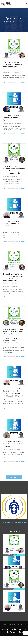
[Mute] (20, 83)
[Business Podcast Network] (6, 4)
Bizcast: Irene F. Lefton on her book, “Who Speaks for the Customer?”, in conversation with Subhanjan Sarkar (13, 278)
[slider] (23, 83)
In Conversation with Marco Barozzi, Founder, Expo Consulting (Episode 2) (13, 391)
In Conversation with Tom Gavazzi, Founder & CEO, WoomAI (12, 224)
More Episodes (14, 477)
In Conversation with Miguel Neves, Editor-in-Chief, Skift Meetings (14, 444)
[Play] (4, 82)
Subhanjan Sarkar (17, 71)
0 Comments (16, 72)
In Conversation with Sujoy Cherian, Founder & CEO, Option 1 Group (13, 118)
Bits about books (7, 72)
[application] (14, 82)
